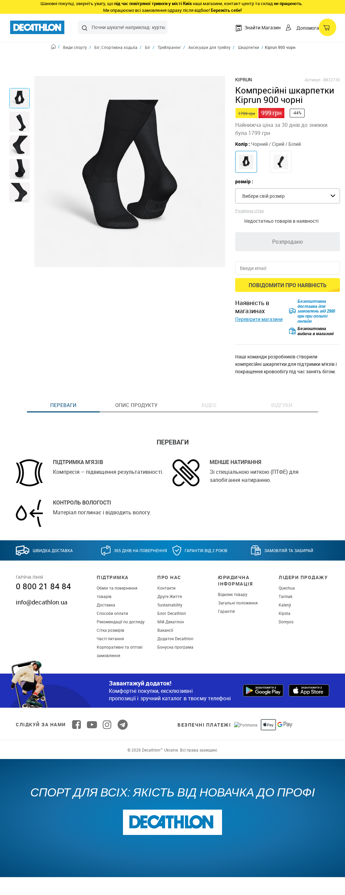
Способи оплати (112, 613)
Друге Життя (169, 596)
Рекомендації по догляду (121, 621)
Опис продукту (136, 405)
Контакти (166, 588)
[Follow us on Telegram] (123, 725)
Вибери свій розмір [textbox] (263, 196)
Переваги (63, 405)
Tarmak (285, 596)
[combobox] (122, 27)
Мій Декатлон (170, 621)
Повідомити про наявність (287, 285)
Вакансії (165, 630)
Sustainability (169, 604)
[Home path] (55, 47)
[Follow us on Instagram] (107, 725)
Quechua (287, 588)
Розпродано (287, 241)
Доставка (106, 604)
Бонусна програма (175, 647)
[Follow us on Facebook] (76, 725)
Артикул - (313, 79)
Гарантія (226, 611)
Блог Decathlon (171, 613)
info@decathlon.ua (41, 602)
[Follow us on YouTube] (92, 725)
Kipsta (284, 613)
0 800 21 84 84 (43, 586)
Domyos (286, 621)
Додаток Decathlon (175, 638)
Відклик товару (232, 594)
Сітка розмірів (110, 630)
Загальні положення (238, 602)
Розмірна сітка (249, 210)
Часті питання (110, 638)
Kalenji (285, 604)
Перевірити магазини (259, 319)
